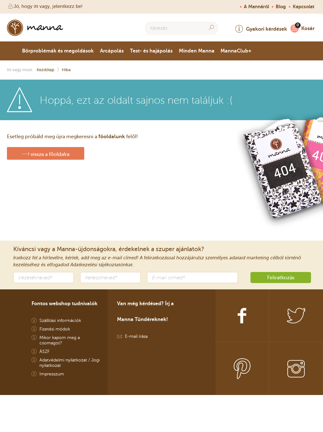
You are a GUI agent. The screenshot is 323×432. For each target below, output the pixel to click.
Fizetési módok (54, 329)
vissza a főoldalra (49, 154)
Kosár (307, 28)
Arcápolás (112, 51)
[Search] (211, 28)
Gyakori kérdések (266, 29)
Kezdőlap (45, 69)
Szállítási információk (60, 320)
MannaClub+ (235, 51)
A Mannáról (256, 6)
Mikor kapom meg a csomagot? (59, 340)
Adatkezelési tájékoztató (96, 265)
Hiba (66, 69)
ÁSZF (44, 351)
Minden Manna (196, 51)
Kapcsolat (303, 6)
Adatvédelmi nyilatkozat (63, 360)
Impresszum (51, 374)
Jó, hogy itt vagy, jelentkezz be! (48, 6)
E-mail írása (136, 336)
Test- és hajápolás (151, 51)
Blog (281, 6)
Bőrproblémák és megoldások (58, 51)
